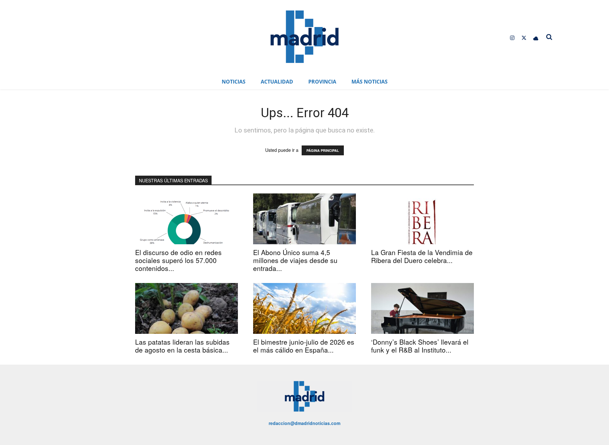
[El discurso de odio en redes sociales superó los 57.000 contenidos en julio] (186, 218)
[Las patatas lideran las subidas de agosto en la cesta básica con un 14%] (186, 308)
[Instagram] (512, 38)
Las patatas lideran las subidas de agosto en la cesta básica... (182, 345)
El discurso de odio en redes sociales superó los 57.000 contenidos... (178, 260)
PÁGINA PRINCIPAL (322, 150)
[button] (549, 36)
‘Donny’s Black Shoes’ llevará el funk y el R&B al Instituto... (419, 345)
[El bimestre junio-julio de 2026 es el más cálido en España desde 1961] (304, 308)
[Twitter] (524, 38)
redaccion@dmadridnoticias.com (304, 423)
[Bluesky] (536, 38)
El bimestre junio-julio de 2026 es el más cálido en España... (303, 345)
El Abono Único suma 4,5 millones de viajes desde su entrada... (295, 260)
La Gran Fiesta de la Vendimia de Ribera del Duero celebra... (422, 256)
